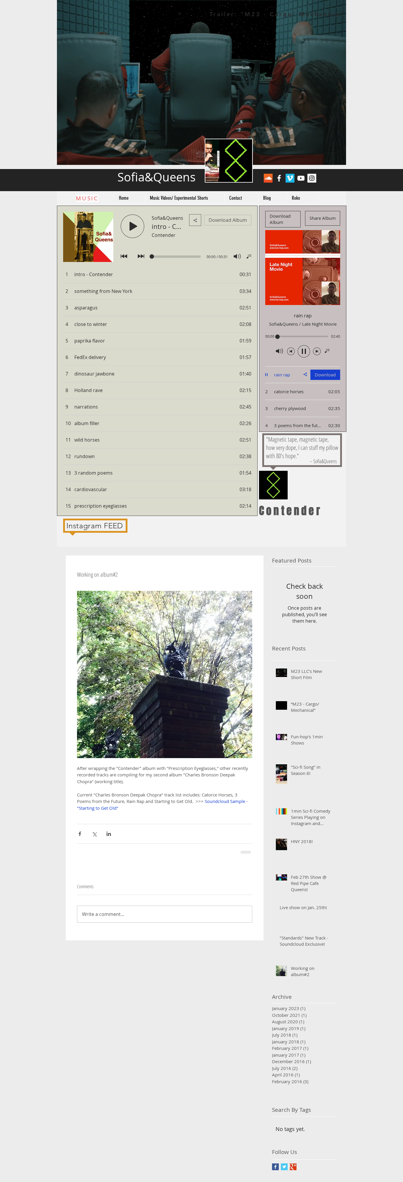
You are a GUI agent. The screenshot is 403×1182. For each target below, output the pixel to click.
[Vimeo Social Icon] (290, 178)
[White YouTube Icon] (300, 178)
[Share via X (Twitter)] (94, 834)
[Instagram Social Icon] (311, 178)
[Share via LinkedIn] (109, 834)
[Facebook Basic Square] (275, 1166)
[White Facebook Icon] (279, 178)
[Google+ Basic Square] (293, 1166)
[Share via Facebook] (80, 834)
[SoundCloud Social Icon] (268, 178)
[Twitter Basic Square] (284, 1166)
